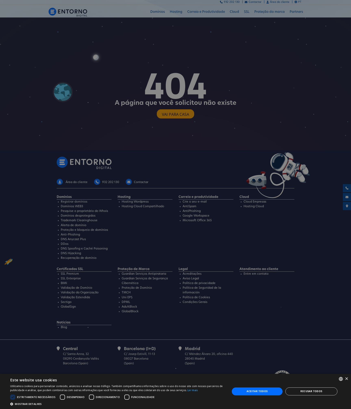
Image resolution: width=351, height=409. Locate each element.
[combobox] (341, 379)
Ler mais (192, 390)
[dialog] (175, 391)
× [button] (346, 378)
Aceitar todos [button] (257, 391)
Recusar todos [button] (311, 391)
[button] (117, 404)
